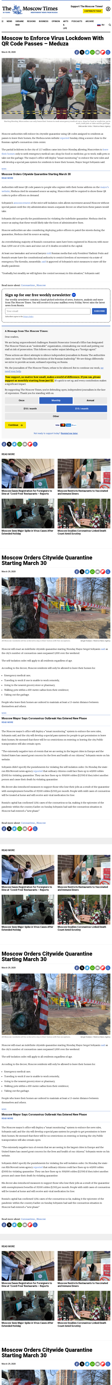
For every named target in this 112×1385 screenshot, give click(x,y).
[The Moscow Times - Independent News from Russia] (30, 9)
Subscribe (99, 311)
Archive (90, 21)
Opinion (56, 21)
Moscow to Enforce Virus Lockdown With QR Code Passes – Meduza (53, 41)
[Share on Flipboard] (102, 52)
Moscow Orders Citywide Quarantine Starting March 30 (47, 560)
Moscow (41, 285)
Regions (31, 21)
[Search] (110, 25)
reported (38, 771)
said (44, 261)
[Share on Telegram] (87, 52)
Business (43, 21)
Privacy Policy (28, 316)
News (9, 21)
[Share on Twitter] (82, 52)
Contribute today (92, 11)
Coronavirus (28, 285)
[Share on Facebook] (76, 52)
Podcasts (77, 21)
